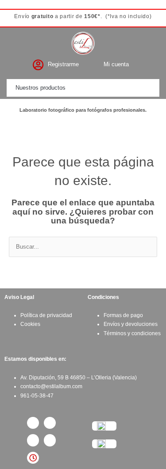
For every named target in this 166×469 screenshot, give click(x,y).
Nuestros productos (40, 87)
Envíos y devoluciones (131, 324)
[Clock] (33, 458)
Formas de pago (123, 315)
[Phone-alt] (33, 440)
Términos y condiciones (132, 333)
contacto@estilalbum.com (51, 386)
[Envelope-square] (50, 440)
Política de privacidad (46, 315)
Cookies (30, 324)
